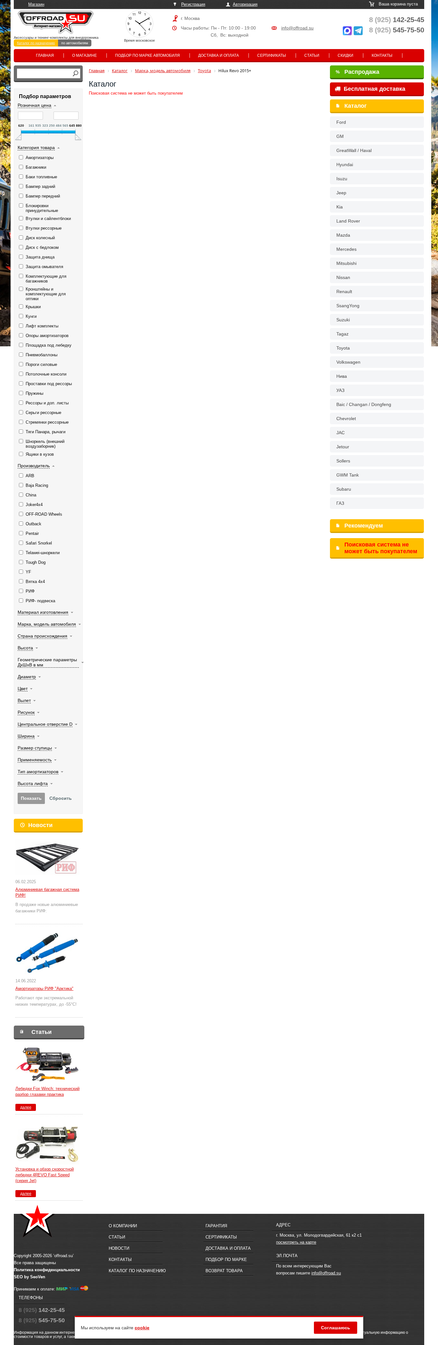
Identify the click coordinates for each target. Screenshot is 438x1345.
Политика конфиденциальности (47, 1269)
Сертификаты (271, 55)
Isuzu (341, 178)
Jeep (341, 192)
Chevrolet (346, 418)
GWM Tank (347, 475)
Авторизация (245, 4)
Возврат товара (224, 1270)
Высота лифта (33, 783)
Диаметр (27, 676)
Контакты (382, 55)
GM (340, 136)
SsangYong (347, 305)
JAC (340, 432)
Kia (339, 206)
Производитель (34, 465)
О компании (123, 1225)
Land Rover (348, 221)
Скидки (345, 55)
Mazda (343, 235)
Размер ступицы (35, 747)
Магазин (36, 4)
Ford (341, 122)
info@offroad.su (297, 27)
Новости (40, 825)
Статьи (311, 55)
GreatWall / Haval (354, 150)
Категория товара (36, 147)
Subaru (343, 489)
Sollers (343, 460)
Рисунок (26, 712)
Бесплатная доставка (373, 89)
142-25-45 (396, 20)
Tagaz (342, 333)
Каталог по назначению (36, 43)
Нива (341, 376)
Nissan (343, 277)
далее (25, 1107)
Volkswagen (348, 362)
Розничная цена (34, 105)
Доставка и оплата (218, 55)
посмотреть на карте (296, 1242)
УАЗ (340, 390)
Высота (25, 647)
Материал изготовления (43, 612)
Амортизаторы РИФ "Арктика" (44, 988)
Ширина (26, 736)
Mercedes (346, 249)
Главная (45, 55)
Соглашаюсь (335, 1327)
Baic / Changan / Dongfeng (363, 404)
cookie (142, 1327)
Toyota (343, 348)
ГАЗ (340, 503)
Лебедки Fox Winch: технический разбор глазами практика (47, 1091)
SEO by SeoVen (29, 1276)
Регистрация (193, 4)
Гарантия (216, 1225)
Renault (344, 291)
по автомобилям (74, 43)
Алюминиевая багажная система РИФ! (47, 892)
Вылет (24, 700)
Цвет (23, 688)
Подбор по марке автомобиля (147, 55)
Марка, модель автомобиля (47, 624)
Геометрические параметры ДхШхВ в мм (47, 662)
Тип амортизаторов (38, 771)
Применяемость (35, 759)
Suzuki (343, 319)
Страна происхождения (42, 636)
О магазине (84, 55)
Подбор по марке (226, 1259)
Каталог (355, 106)
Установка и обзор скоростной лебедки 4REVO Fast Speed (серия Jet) (44, 1175)
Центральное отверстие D (45, 724)
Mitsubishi (346, 263)
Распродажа (357, 72)
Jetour (342, 446)
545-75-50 (396, 30)
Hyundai (344, 164)
